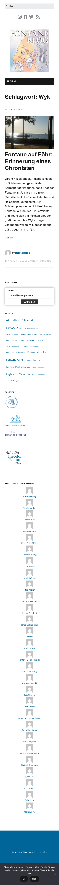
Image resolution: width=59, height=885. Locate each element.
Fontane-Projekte (33, 360)
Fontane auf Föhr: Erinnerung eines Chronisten (28, 161)
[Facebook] (25, 17)
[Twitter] (31, 17)
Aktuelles (12, 320)
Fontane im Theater (12, 334)
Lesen (9, 237)
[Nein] (55, 874)
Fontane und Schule (29, 334)
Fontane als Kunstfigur (32, 328)
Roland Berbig (22, 252)
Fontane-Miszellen (28, 260)
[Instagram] (20, 17)
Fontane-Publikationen (18, 366)
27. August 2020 (13, 109)
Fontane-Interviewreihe (30, 346)
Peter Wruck (41, 374)
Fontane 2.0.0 (14, 328)
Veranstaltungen (12, 380)
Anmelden (29, 302)
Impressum (17, 852)
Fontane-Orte (44, 260)
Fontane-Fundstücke (34, 340)
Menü (13, 81)
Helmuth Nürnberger (38, 367)
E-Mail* (11, 290)
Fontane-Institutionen (13, 346)
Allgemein (12, 260)
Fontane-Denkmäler (45, 334)
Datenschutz (30, 852)
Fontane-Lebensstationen (15, 352)
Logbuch (11, 374)
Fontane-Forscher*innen (15, 340)
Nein (34, 878)
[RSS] (38, 17)
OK (24, 878)
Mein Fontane (27, 374)
